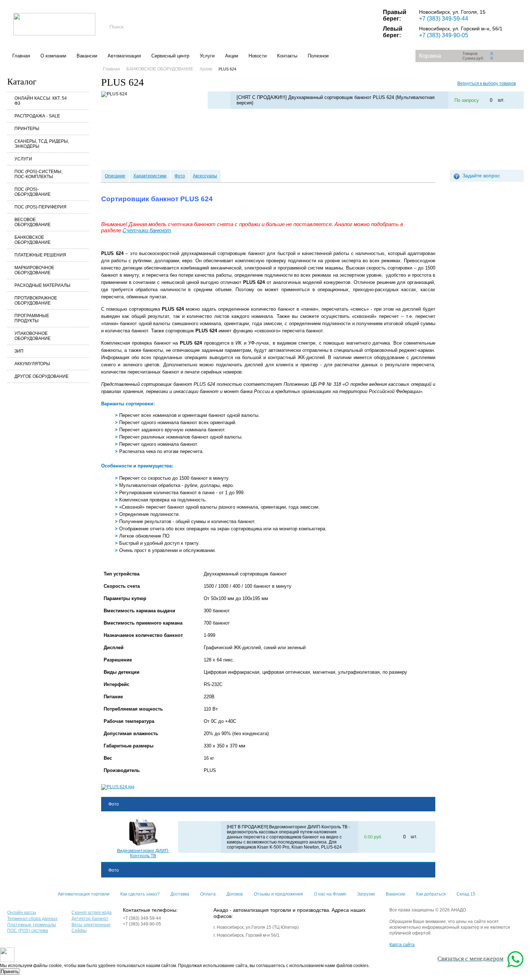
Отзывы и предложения (278, 894)
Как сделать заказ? (140, 894)
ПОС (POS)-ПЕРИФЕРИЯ (40, 207)
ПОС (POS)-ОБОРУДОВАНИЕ (32, 192)
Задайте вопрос (481, 175)
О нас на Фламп (330, 894)
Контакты (287, 56)
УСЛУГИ (23, 158)
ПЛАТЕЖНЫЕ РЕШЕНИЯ (40, 255)
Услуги (207, 56)
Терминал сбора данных (32, 918)
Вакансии (87, 56)
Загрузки (366, 894)
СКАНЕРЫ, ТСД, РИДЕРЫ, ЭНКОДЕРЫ (41, 144)
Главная (21, 56)
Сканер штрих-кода (92, 912)
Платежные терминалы (31, 924)
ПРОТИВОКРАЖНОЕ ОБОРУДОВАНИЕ (35, 300)
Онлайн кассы (21, 912)
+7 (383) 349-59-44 (443, 19)
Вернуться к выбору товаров (486, 83)
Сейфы (79, 930)
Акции (231, 56)
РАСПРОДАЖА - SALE (37, 115)
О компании (53, 56)
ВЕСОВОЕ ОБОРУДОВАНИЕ (32, 222)
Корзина (430, 56)
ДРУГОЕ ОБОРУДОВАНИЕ (41, 376)
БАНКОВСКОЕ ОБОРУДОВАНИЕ (32, 240)
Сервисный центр (170, 56)
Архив (206, 69)
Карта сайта (402, 944)
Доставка (179, 894)
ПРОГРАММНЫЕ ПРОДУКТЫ (31, 318)
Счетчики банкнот (146, 230)
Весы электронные (91, 924)
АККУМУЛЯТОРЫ (32, 363)
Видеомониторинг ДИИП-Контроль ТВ (143, 853)
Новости (258, 56)
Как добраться (431, 894)
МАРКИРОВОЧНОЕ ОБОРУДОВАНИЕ (34, 270)
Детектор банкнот (90, 918)
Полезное (318, 56)
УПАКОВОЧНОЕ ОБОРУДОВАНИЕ (32, 336)
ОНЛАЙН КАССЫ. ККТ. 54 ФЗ (40, 101)
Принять (10, 971)
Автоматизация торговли (83, 894)
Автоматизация (124, 56)
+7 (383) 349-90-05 (443, 35)
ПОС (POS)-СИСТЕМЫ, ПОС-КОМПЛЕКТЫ (38, 174)
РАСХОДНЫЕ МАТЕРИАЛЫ (42, 285)
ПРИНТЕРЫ (26, 128)
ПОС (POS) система (27, 930)
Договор (234, 894)
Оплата (208, 894)
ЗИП (18, 351)
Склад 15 (466, 894)
